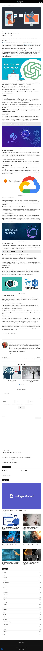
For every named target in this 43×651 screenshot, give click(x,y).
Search (3, 416)
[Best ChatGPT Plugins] (12, 372)
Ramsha (4, 35)
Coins (22, 580)
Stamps (22, 597)
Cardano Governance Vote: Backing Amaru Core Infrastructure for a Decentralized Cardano (18, 454)
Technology (22, 631)
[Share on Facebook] (21, 338)
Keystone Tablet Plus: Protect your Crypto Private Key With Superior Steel (31, 563)
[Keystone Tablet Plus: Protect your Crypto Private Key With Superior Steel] (32, 555)
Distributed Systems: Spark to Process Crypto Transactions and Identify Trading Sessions (10, 563)
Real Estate (22, 594)
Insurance (22, 592)
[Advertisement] (21, 434)
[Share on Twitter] (22, 338)
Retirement (22, 609)
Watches (22, 604)
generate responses (28, 44)
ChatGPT (3, 42)
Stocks (22, 599)
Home (3, 5)
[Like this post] (19, 338)
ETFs (22, 587)
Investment (22, 577)
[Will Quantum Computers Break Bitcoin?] (32, 537)
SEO (22, 629)
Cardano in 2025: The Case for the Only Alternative (11, 459)
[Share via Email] (25, 338)
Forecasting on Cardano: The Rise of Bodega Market (11, 452)
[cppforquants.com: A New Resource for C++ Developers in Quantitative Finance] (32, 520)
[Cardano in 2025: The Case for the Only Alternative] (11, 537)
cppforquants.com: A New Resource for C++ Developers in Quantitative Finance (16, 457)
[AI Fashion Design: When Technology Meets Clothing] (31, 372)
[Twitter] (20, 643)
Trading (22, 602)
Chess (22, 575)
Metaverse (22, 624)
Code (22, 614)
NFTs (22, 626)
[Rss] (23, 643)
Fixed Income (22, 589)
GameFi (22, 619)
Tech (22, 612)
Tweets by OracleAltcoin (6, 475)
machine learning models (12, 333)
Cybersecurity (22, 616)
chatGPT (4, 333)
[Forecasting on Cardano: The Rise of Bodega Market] (21, 496)
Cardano (22, 572)
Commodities (22, 582)
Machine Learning (5, 31)
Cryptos (22, 584)
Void (22, 634)
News (22, 607)
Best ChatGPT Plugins (12, 380)
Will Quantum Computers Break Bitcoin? (9, 462)
